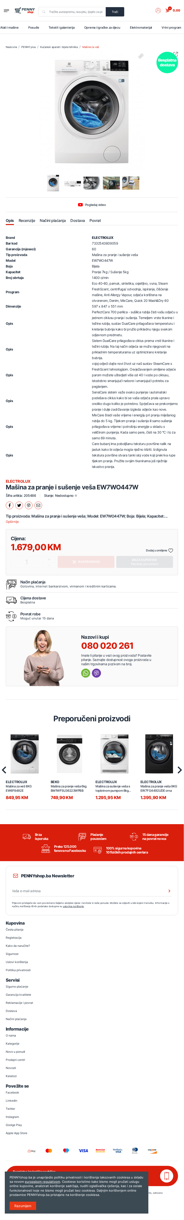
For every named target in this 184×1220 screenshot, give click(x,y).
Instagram (12, 1117)
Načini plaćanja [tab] (53, 220)
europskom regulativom (42, 1181)
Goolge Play (14, 1125)
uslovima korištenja (73, 906)
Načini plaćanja (16, 1019)
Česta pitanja (14, 929)
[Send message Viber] (96, 673)
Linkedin (11, 1100)
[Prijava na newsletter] (166, 890)
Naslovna (11, 47)
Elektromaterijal (141, 27)
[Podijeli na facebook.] (9, 505)
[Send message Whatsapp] (85, 673)
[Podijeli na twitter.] (19, 505)
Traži (115, 12)
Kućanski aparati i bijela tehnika (59, 47)
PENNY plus (28, 47)
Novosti (11, 1068)
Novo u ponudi (15, 1051)
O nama (11, 1035)
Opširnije (12, 522)
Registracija (14, 937)
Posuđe (33, 27)
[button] (161, 10)
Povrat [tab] (95, 220)
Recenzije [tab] (27, 220)
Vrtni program (171, 27)
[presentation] (180, 770)
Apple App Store (16, 1133)
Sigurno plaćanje (17, 986)
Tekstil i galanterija (61, 27)
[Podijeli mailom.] (38, 505)
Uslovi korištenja (17, 962)
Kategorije (12, 1043)
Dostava (11, 1011)
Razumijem (22, 1206)
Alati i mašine (9, 27)
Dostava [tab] (77, 220)
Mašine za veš (90, 47)
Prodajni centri (15, 1060)
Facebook (12, 1092)
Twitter (10, 1108)
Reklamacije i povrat (19, 1003)
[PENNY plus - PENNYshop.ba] (24, 10)
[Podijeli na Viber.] (29, 505)
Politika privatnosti (18, 970)
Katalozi (11, 1076)
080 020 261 (107, 645)
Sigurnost (12, 954)
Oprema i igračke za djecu (102, 27)
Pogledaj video (95, 205)
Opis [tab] (10, 220)
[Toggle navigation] (6, 10)
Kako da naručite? (18, 946)
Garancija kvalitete (18, 994)
